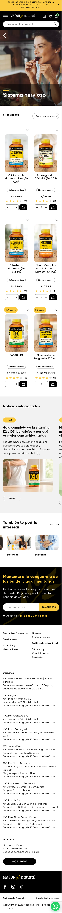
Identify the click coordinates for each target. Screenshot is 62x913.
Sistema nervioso (16, 190)
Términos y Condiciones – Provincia (40, 653)
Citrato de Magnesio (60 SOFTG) (16, 268)
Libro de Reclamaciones (47, 898)
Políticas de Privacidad (14, 898)
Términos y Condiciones (33, 615)
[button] (55, 906)
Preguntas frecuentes (15, 633)
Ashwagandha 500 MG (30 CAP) (46, 177)
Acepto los (26, 615)
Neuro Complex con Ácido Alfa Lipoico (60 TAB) (45, 268)
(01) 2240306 (19, 861)
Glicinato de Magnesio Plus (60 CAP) (16, 178)
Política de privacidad (45, 643)
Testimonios (10, 639)
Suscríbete (49, 607)
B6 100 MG (16, 355)
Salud (12, 498)
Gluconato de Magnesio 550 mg (45, 357)
